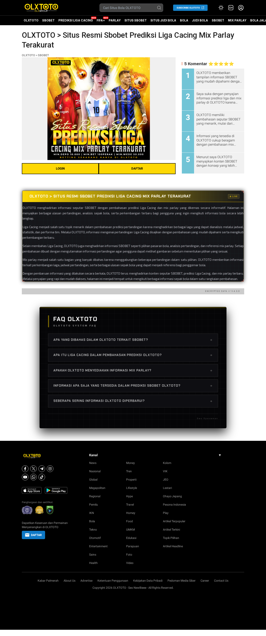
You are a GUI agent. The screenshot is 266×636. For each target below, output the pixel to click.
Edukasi (131, 538)
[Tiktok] (41, 477)
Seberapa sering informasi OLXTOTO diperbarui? (133, 401)
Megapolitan (97, 488)
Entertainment (98, 546)
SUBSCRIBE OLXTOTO (188, 7)
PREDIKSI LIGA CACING (75, 20)
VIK (165, 471)
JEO (165, 479)
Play (166, 513)
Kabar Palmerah (48, 580)
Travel (130, 504)
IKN (91, 513)
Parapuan (132, 546)
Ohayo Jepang (172, 496)
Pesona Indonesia (174, 504)
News (92, 463)
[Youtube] (25, 477)
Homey (130, 513)
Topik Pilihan (171, 538)
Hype (129, 496)
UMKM (130, 529)
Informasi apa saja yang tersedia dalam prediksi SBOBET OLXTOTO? (133, 385)
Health (93, 563)
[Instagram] (50, 468)
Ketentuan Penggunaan (112, 580)
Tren (129, 471)
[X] (33, 468)
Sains (92, 554)
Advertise (86, 580)
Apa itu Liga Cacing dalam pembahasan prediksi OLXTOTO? (133, 354)
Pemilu (93, 504)
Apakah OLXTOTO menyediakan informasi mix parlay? (133, 370)
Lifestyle (131, 488)
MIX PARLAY (237, 20)
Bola (92, 521)
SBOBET (48, 20)
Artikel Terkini (171, 529)
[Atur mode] (221, 7)
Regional (94, 496)
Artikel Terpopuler (174, 521)
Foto (129, 554)
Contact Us (221, 580)
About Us (69, 580)
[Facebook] (25, 468)
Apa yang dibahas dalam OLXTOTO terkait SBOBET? (133, 339)
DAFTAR (137, 168)
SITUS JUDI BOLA (163, 20)
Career (205, 580)
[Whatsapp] (33, 477)
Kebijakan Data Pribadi (148, 580)
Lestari (167, 488)
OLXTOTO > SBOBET (35, 55)
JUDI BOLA (200, 20)
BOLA (184, 20)
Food (129, 521)
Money (130, 463)
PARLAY (115, 20)
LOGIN (60, 168)
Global (93, 479)
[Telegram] (41, 468)
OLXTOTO (31, 20)
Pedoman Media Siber (181, 580)
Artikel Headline (173, 546)
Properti (131, 479)
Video (129, 563)
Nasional (95, 471)
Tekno (93, 529)
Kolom (167, 463)
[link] (231, 7)
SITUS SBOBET (135, 20)
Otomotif (95, 538)
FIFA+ (101, 20)
